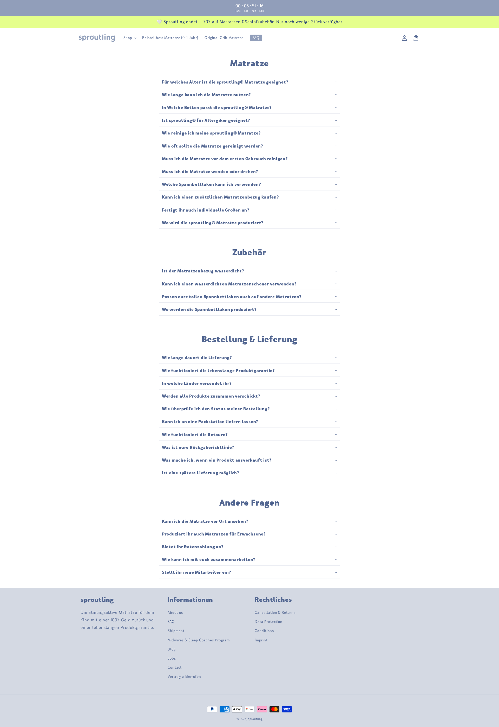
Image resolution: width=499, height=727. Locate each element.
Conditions (264, 631)
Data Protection (269, 622)
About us (175, 612)
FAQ (171, 622)
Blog (172, 649)
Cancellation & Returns (275, 612)
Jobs (172, 658)
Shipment (176, 631)
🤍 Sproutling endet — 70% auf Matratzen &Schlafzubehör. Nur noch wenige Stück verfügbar (250, 21)
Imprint (261, 640)
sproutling (255, 719)
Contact (175, 667)
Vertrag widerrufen (184, 676)
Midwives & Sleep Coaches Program (199, 640)
